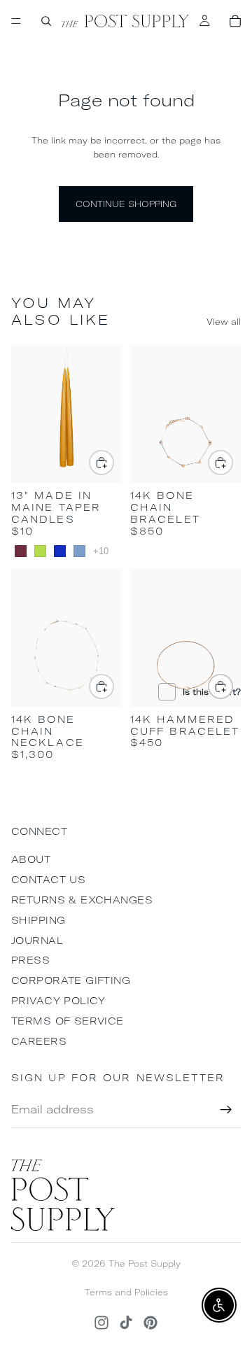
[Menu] (16, 21)
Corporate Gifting (70, 980)
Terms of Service (67, 1021)
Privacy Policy (58, 1000)
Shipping (38, 920)
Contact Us (48, 879)
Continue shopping (126, 204)
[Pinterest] (150, 1322)
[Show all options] (100, 551)
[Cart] (235, 21)
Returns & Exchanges (82, 900)
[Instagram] (101, 1322)
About (30, 859)
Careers (38, 1041)
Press (30, 960)
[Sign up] (226, 1110)
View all (223, 321)
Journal (37, 940)
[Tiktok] (126, 1322)
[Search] (46, 21)
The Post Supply (144, 1263)
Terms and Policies (126, 1292)
